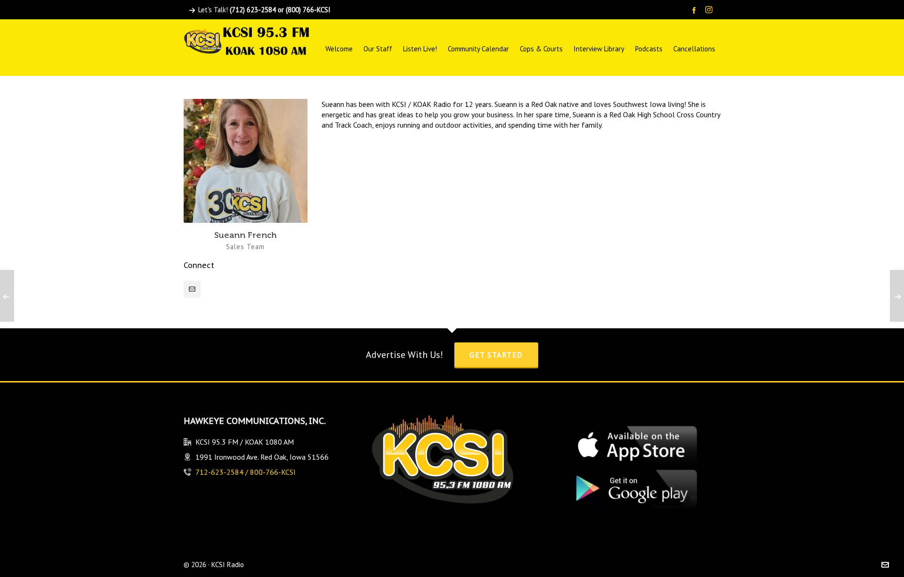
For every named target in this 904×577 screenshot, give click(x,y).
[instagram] (710, 10)
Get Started (496, 354)
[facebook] (695, 10)
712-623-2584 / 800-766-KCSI (245, 472)
